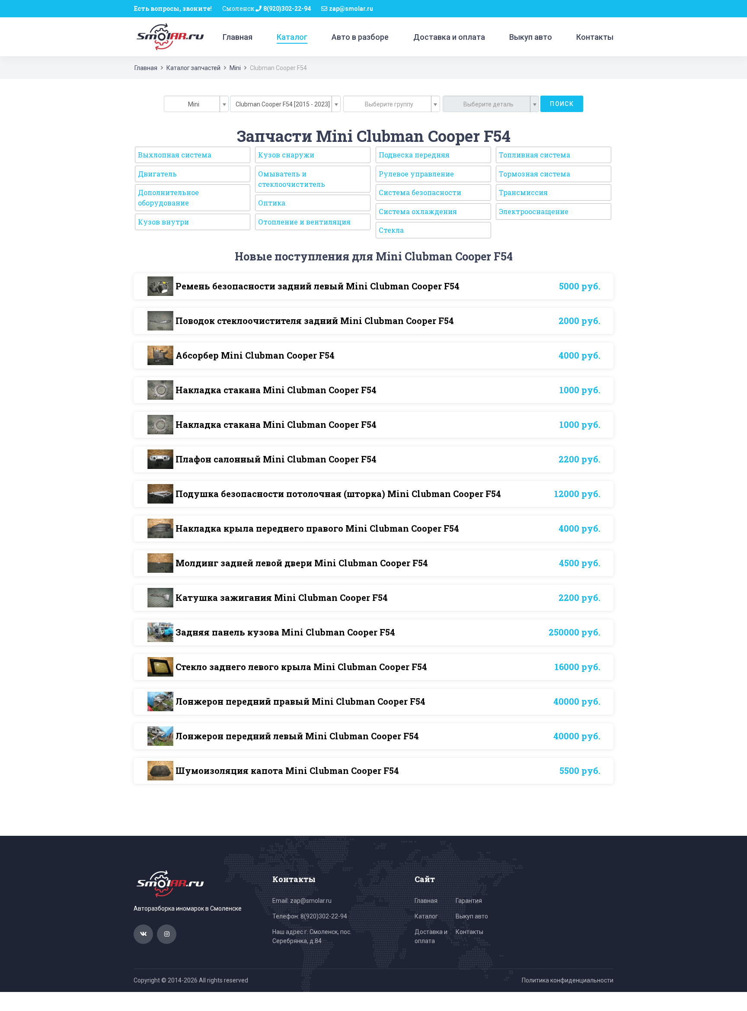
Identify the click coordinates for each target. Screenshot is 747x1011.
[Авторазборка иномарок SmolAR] (169, 36)
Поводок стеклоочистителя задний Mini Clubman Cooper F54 (315, 320)
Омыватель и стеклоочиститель (291, 179)
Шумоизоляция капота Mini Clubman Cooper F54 (287, 770)
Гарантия (469, 900)
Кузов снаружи (286, 154)
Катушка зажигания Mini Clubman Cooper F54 (282, 597)
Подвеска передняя (414, 154)
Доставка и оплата (449, 37)
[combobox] (196, 104)
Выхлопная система (174, 154)
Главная (237, 37)
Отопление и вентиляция (304, 221)
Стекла (391, 229)
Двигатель (157, 173)
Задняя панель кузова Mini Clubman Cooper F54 (285, 632)
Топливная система (534, 154)
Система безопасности (420, 192)
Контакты (594, 37)
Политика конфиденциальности (567, 980)
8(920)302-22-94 (287, 8)
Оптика (271, 202)
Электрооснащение (533, 211)
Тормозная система (534, 173)
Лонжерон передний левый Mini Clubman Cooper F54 (297, 735)
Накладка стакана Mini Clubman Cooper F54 (276, 389)
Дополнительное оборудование (168, 197)
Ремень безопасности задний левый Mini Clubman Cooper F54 (318, 286)
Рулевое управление (416, 173)
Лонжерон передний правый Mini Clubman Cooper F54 (300, 701)
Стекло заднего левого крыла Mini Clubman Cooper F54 (301, 666)
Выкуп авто (530, 37)
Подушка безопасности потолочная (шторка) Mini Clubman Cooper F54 (338, 493)
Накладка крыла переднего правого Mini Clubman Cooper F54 (317, 528)
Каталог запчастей (193, 67)
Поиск (562, 103)
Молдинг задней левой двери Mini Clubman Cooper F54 (302, 562)
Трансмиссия (523, 192)
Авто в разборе (360, 37)
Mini (235, 67)
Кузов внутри (163, 221)
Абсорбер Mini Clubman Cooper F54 (255, 355)
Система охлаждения (418, 211)
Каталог (292, 37)
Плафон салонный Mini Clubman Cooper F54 (276, 459)
